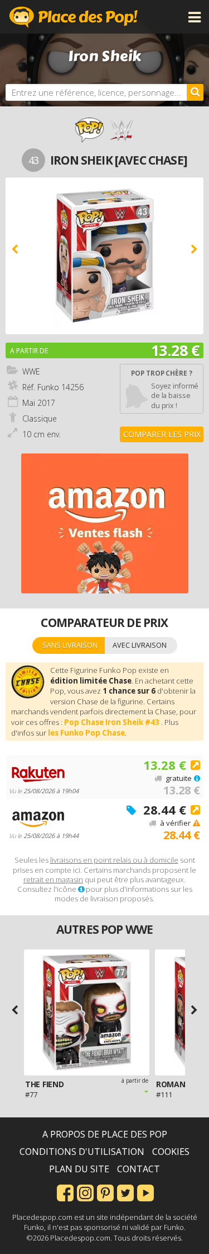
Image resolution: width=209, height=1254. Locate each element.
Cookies (170, 1151)
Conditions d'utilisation (82, 1151)
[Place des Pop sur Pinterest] (105, 1191)
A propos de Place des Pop (104, 1134)
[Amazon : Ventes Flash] (104, 523)
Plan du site (79, 1169)
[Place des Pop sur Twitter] (125, 1191)
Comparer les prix (162, 434)
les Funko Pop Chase (86, 733)
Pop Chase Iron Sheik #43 (112, 722)
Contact (138, 1169)
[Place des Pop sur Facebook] (65, 1191)
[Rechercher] (195, 92)
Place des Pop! (73, 17)
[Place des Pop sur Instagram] (85, 1191)
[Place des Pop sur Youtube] (145, 1191)
